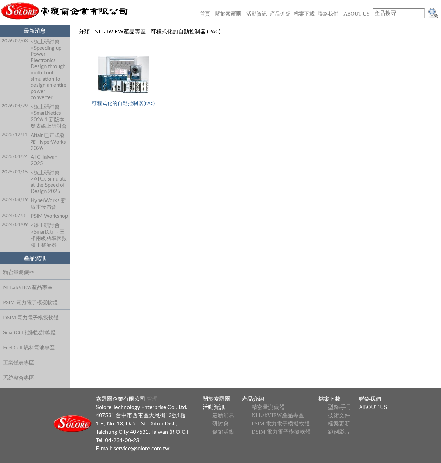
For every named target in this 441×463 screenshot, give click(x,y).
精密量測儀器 (18, 272)
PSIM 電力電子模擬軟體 (30, 302)
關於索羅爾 (228, 14)
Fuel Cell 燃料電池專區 (29, 347)
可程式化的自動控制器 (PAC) (185, 31)
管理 (151, 399)
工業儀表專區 (18, 363)
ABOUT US (356, 14)
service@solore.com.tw (142, 448)
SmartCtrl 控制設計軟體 (29, 332)
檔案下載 (304, 14)
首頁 (205, 14)
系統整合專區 (18, 378)
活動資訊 (256, 14)
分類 (84, 31)
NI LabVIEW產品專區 (27, 287)
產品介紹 (280, 14)
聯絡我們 (328, 14)
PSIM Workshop (49, 216)
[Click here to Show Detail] (123, 75)
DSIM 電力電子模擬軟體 (31, 317)
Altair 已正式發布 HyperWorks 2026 (48, 142)
